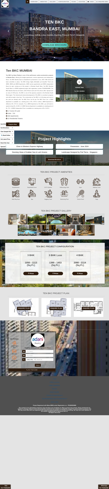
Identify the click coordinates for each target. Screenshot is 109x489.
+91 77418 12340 (32, 370)
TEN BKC (54, 388)
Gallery (53, 1)
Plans (74, 1)
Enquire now (103, 1)
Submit (38, 365)
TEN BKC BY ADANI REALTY (54, 395)
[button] (8, 30)
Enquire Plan (24, 308)
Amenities (43, 1)
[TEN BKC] (17, 219)
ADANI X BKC (54, 402)
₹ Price (31, 273)
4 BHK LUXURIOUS (54, 385)
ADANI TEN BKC (54, 392)
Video (91, 1)
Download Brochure (54, 45)
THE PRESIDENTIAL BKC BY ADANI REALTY (54, 398)
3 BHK (54, 379)
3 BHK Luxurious (54, 382)
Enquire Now (13, 124)
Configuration (63, 1)
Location (82, 1)
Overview (34, 1)
